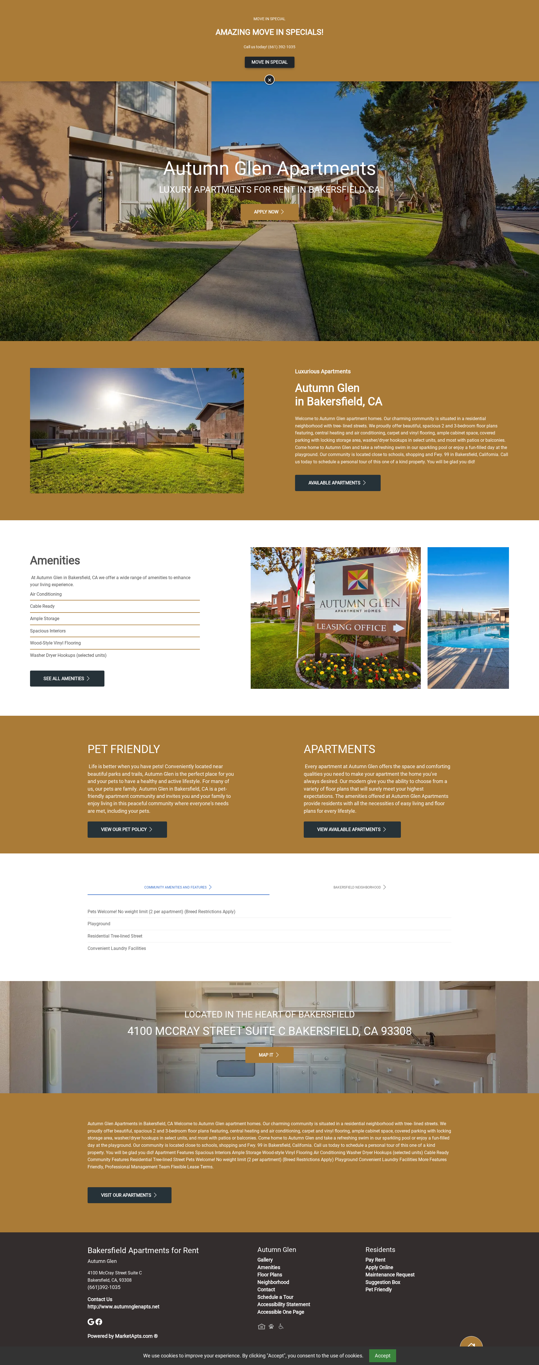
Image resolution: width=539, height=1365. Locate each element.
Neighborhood (273, 1282)
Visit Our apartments (126, 1195)
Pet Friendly (379, 1289)
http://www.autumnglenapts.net (123, 1306)
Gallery (265, 1260)
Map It (267, 1055)
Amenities (268, 1267)
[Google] (91, 1321)
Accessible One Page (280, 1312)
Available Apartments (335, 482)
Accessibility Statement (283, 1304)
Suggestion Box (383, 1282)
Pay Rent (375, 1260)
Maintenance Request (390, 1274)
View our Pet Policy (124, 829)
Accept (382, 1356)
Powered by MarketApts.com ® (123, 1336)
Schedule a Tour (275, 1297)
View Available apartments (349, 829)
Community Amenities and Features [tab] (175, 887)
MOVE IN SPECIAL (270, 62)
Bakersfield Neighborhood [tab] (358, 887)
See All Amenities (64, 678)
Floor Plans (269, 1274)
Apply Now (267, 212)
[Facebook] (98, 1321)
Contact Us (100, 1299)
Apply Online (379, 1267)
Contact (266, 1289)
